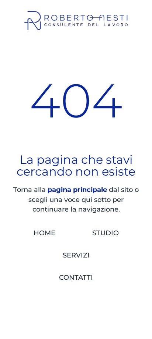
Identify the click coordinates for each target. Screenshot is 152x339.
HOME (44, 233)
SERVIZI (76, 255)
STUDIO (105, 233)
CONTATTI (76, 277)
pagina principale (77, 189)
